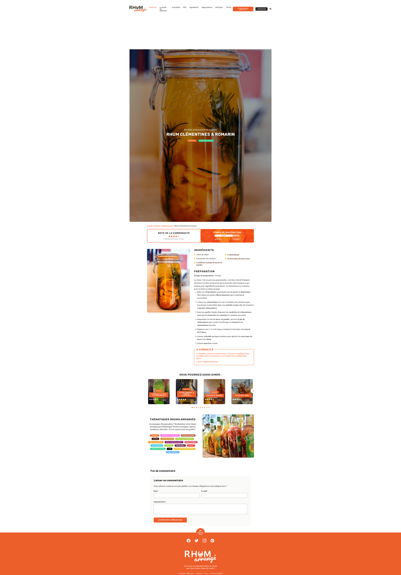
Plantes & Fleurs (206, 140)
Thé (169, 449)
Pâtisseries (180, 445)
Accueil (149, 226)
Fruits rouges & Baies (174, 442)
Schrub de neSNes (214, 395)
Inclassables (157, 445)
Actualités (176, 7)
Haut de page (200, 533)
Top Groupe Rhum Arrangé (184, 449)
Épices (155, 439)
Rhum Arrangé (167, 226)
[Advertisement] (200, 33)
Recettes (152, 7)
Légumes (169, 445)
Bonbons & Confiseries (170, 435)
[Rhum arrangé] (138, 9)
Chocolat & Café (188, 435)
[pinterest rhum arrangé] (212, 541)
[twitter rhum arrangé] (196, 541)
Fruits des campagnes (184, 439)
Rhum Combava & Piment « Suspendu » (186, 394)
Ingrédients (194, 7)
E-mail (204, 491)
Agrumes (192, 140)
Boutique (219, 7)
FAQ (184, 7)
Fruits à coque (167, 439)
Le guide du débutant (163, 9)
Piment (191, 445)
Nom (156, 491)
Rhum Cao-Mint (242, 395)
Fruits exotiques (155, 442)
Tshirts (228, 7)
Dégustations (207, 7)
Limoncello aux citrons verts (159, 394)
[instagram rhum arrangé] (204, 541)
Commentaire (160, 502)
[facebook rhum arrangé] (188, 541)
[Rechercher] (271, 9)
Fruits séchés (191, 442)
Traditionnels (173, 452)
